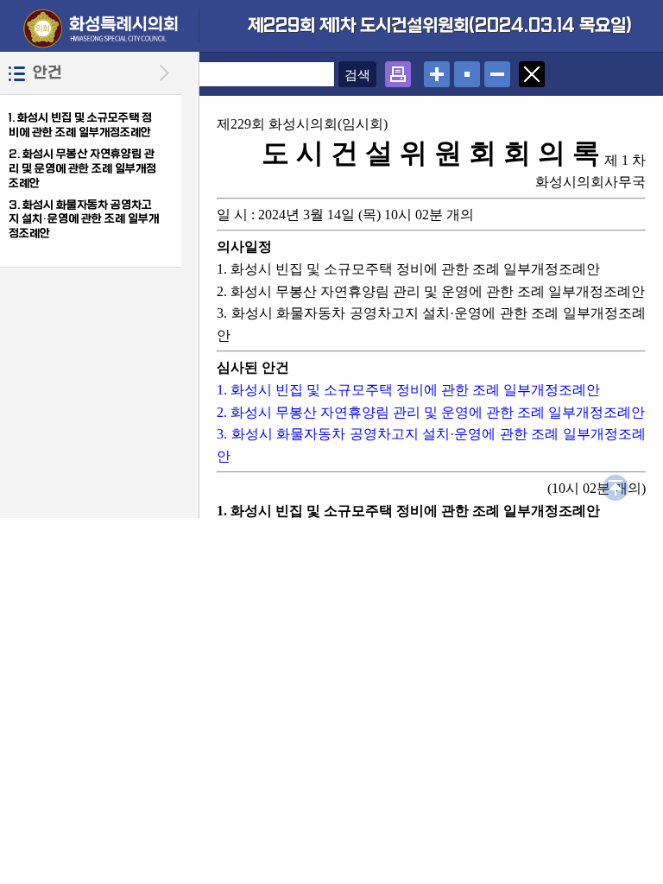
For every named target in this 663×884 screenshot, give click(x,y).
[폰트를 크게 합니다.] (437, 69)
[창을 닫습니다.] (532, 69)
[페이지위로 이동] (615, 483)
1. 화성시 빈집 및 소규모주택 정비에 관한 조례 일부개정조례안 (80, 125)
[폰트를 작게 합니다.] (497, 69)
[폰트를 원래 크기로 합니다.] (467, 69)
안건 (47, 73)
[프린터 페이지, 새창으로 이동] (398, 69)
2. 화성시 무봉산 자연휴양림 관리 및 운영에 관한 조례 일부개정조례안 (82, 169)
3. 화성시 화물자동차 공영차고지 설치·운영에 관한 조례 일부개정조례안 (84, 220)
